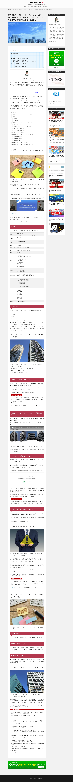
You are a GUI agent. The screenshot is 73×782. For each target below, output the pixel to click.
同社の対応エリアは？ (16, 140)
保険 (62, 166)
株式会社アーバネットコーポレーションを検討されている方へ (22, 144)
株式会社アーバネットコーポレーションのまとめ (20, 142)
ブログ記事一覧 (45, 6)
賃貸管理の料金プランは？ (17, 138)
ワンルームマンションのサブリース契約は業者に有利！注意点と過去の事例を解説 (56, 219)
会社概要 (14, 118)
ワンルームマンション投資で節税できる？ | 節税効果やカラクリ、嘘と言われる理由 (56, 156)
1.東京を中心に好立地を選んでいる (18, 124)
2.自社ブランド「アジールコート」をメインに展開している (23, 126)
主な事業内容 (15, 120)
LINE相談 (39, 6)
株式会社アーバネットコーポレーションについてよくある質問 (22, 134)
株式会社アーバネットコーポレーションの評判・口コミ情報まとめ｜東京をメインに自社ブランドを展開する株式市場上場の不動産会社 (32, 9)
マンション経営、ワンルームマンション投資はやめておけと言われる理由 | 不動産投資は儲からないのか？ (56, 204)
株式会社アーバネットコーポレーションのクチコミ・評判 (21, 114)
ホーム (25, 6)
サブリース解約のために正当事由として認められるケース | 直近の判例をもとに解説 (56, 139)
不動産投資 (62, 111)
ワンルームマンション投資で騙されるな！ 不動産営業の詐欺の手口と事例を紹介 (56, 121)
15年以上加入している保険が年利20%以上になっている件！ (56, 176)
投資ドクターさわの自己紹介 (32, 6)
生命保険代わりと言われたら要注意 (17, 132)
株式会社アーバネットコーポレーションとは (19, 116)
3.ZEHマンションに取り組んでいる (18, 128)
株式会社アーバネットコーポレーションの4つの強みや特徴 (21, 122)
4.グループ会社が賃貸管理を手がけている (20, 130)
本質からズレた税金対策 (53, 232)
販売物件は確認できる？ (17, 136)
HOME (10, 9)
